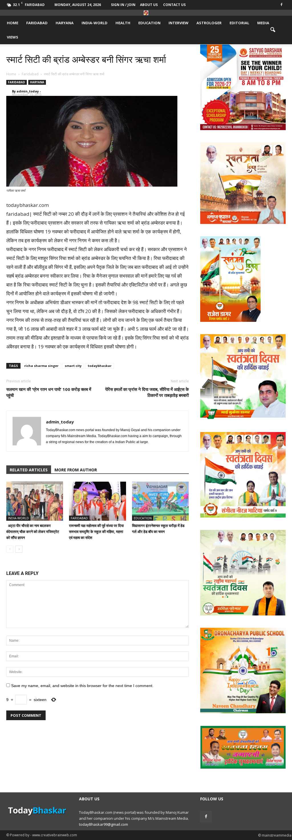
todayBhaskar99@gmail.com (103, 824)
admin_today (28, 91)
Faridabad (37, 22)
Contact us (174, 4)
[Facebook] (281, 4)
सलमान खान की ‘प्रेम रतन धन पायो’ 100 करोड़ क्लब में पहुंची (48, 392)
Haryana (65, 22)
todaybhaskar (99, 366)
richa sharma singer (41, 366)
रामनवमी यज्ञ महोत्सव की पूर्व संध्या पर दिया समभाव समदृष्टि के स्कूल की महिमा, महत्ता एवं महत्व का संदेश (96, 531)
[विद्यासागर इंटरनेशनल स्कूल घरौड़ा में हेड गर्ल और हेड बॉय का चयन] (160, 501)
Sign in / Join (123, 4)
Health (122, 22)
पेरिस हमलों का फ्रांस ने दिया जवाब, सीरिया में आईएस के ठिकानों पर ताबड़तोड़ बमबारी (147, 392)
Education (149, 22)
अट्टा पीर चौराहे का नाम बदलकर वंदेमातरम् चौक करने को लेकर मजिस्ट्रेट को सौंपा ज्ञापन (32, 531)
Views (12, 37)
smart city (73, 366)
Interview (178, 22)
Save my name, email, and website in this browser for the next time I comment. (82, 685)
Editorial (239, 22)
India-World (95, 22)
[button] (272, 30)
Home (12, 22)
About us (149, 4)
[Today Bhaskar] (146, 13)
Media (263, 22)
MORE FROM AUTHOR (75, 469)
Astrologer (209, 22)
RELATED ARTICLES (29, 469)
